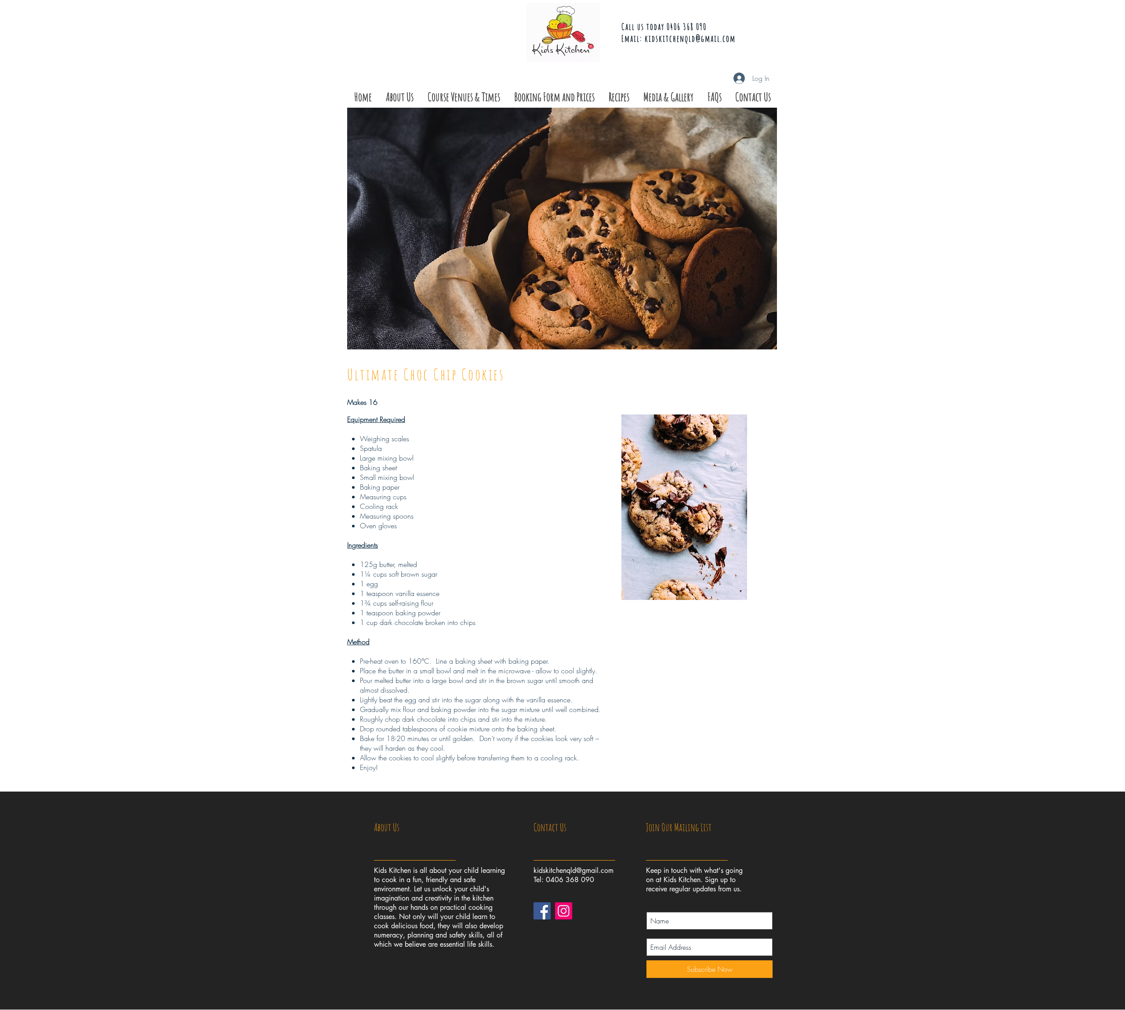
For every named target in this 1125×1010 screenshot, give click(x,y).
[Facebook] (542, 910)
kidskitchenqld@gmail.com (690, 38)
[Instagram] (563, 910)
